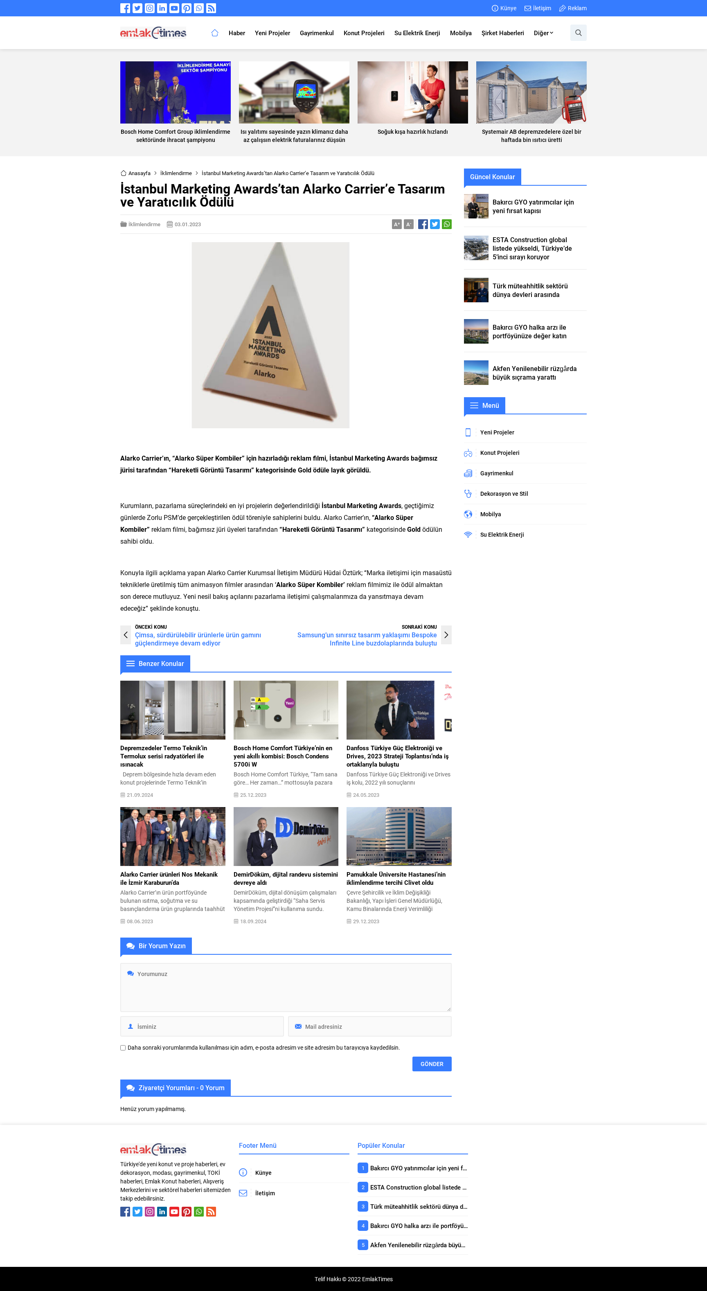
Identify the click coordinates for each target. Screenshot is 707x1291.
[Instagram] (150, 8)
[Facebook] (125, 8)
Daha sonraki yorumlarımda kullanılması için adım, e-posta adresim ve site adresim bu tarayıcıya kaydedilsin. (264, 1047)
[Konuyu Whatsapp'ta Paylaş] (447, 224)
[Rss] (211, 8)
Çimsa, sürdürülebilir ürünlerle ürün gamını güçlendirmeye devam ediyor (198, 638)
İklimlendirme (176, 173)
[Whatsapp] (199, 8)
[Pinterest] (186, 8)
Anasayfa (139, 173)
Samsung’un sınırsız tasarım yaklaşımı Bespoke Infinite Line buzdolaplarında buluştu (367, 638)
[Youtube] (174, 8)
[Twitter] (137, 8)
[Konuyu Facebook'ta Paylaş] (423, 224)
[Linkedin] (162, 8)
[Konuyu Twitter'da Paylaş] (435, 224)
